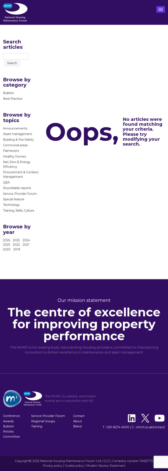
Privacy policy (52, 466)
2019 (16, 249)
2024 (26, 240)
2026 (6, 240)
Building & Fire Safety (18, 140)
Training (36, 426)
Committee (11, 436)
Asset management (17, 134)
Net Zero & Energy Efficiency (16, 164)
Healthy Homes (14, 156)
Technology (11, 205)
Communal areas (15, 145)
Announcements (15, 128)
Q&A (6, 182)
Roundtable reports (17, 188)
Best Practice (12, 99)
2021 (26, 245)
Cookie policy (74, 466)
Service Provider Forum (20, 194)
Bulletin (8, 93)
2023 (6, 245)
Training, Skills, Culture (18, 210)
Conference (11, 416)
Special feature (13, 199)
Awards (8, 421)
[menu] (160, 9)
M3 (91, 401)
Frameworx (11, 151)
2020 (6, 249)
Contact (79, 416)
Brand (77, 426)
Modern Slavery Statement (105, 466)
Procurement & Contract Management (21, 174)
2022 (16, 245)
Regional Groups (43, 421)
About (77, 421)
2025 (16, 240)
